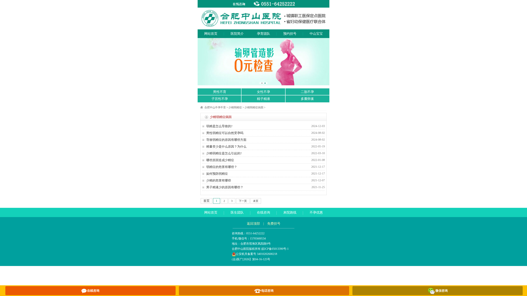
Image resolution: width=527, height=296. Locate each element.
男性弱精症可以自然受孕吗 (224, 133)
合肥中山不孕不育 (215, 107)
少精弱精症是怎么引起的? (224, 153)
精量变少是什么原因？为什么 (226, 146)
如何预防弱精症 (217, 173)
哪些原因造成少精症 (220, 160)
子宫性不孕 (219, 99)
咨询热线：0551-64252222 (248, 233)
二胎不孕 (307, 92)
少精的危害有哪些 (218, 180)
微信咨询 (441, 290)
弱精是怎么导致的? (219, 126)
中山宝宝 (316, 33)
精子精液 (263, 99)
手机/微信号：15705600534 (249, 238)
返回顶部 (253, 223)
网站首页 (210, 33)
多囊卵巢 (307, 99)
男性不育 (219, 92)
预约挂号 (289, 33)
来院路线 (289, 212)
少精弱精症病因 (254, 107)
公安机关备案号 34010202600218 (256, 254)
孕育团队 (263, 33)
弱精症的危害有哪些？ (221, 167)
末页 (255, 200)
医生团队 (237, 212)
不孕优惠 (316, 212)
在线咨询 (263, 212)
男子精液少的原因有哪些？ (224, 187)
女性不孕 (263, 92)
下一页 (243, 200)
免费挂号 (273, 223)
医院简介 (237, 33)
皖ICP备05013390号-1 (275, 248)
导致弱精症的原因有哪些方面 (226, 139)
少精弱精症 (235, 107)
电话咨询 (267, 290)
